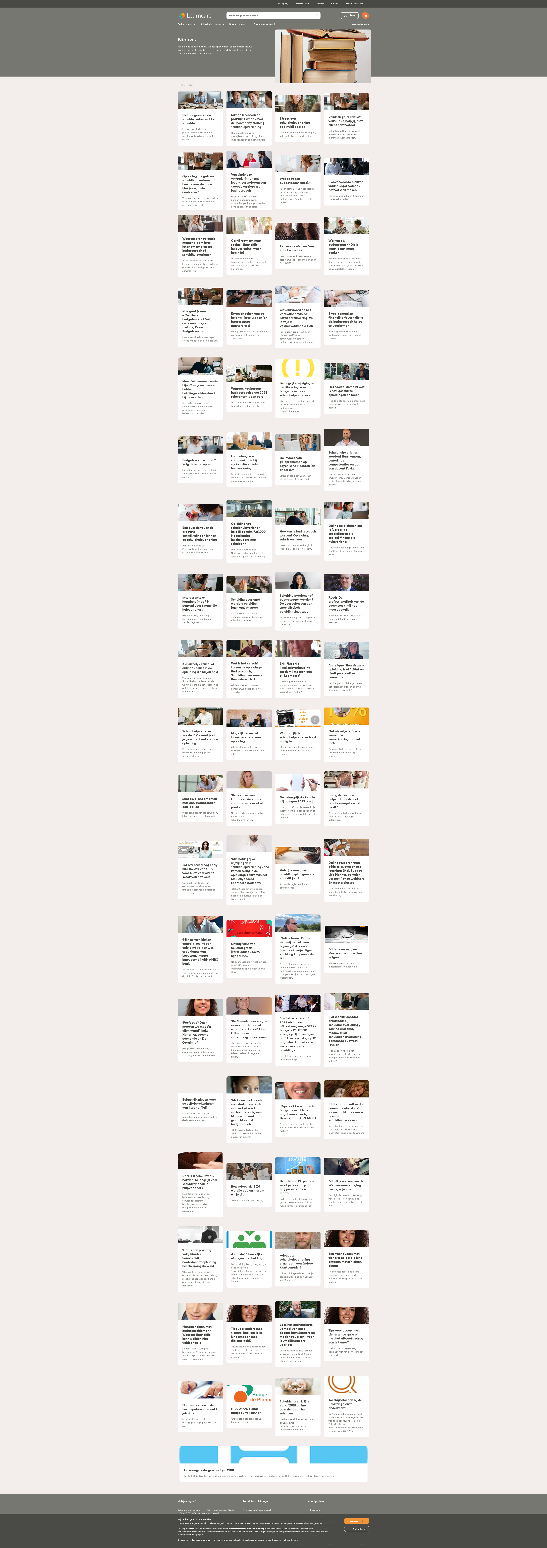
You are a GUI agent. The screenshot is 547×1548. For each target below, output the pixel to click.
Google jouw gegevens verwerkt (258, 1540)
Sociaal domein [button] (302, 3)
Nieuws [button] (334, 3)
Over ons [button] (320, 3)
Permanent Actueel (264, 24)
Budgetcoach (185, 24)
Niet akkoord (359, 1529)
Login (352, 15)
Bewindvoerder (237, 24)
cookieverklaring (224, 1540)
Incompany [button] (282, 3)
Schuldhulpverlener (211, 24)
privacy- (209, 1540)
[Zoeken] (317, 15)
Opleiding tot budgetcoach (258, 1510)
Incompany (315, 1510)
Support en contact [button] (353, 3)
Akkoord (354, 1521)
